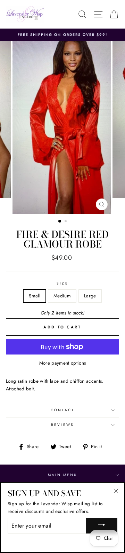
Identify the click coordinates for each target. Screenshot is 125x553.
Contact (62, 410)
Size (62, 283)
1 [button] (60, 221)
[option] (62, 35)
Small (34, 295)
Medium (62, 295)
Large (90, 295)
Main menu (62, 474)
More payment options (62, 362)
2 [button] (66, 222)
